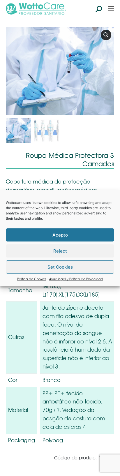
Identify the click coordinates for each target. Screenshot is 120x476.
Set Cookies (60, 267)
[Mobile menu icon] (111, 9)
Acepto (60, 235)
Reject (60, 251)
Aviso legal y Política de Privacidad (76, 279)
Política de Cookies (31, 279)
